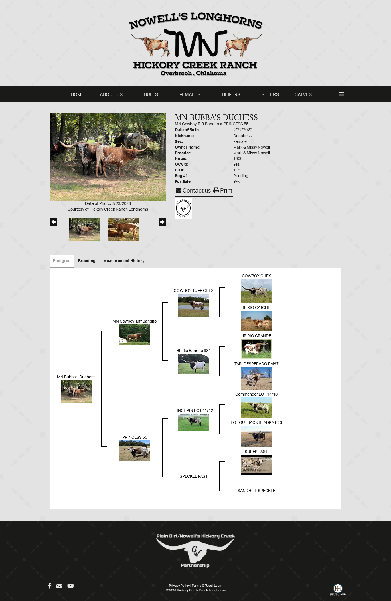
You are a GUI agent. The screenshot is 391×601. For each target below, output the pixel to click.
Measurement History (124, 261)
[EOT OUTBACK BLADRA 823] (256, 436)
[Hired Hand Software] (338, 592)
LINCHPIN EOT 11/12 (194, 411)
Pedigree (61, 261)
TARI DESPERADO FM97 (256, 364)
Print (225, 191)
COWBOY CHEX (256, 276)
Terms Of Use (202, 585)
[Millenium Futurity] (185, 208)
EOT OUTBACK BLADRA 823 (256, 423)
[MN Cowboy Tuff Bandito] (134, 334)
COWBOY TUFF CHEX (194, 291)
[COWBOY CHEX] (256, 291)
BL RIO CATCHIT (256, 308)
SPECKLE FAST (194, 477)
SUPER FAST (256, 452)
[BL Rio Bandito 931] (193, 364)
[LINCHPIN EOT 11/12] (193, 422)
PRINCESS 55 (236, 124)
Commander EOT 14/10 (256, 394)
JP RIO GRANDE (256, 336)
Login (218, 585)
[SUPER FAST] (256, 465)
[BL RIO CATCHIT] (256, 320)
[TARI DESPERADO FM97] (256, 378)
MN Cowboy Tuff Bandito (197, 124)
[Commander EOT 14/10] (256, 408)
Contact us (196, 191)
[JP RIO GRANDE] (256, 349)
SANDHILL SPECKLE (256, 491)
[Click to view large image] (108, 157)
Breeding (87, 261)
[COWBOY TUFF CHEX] (193, 305)
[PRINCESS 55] (134, 450)
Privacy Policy (179, 585)
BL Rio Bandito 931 (194, 351)
